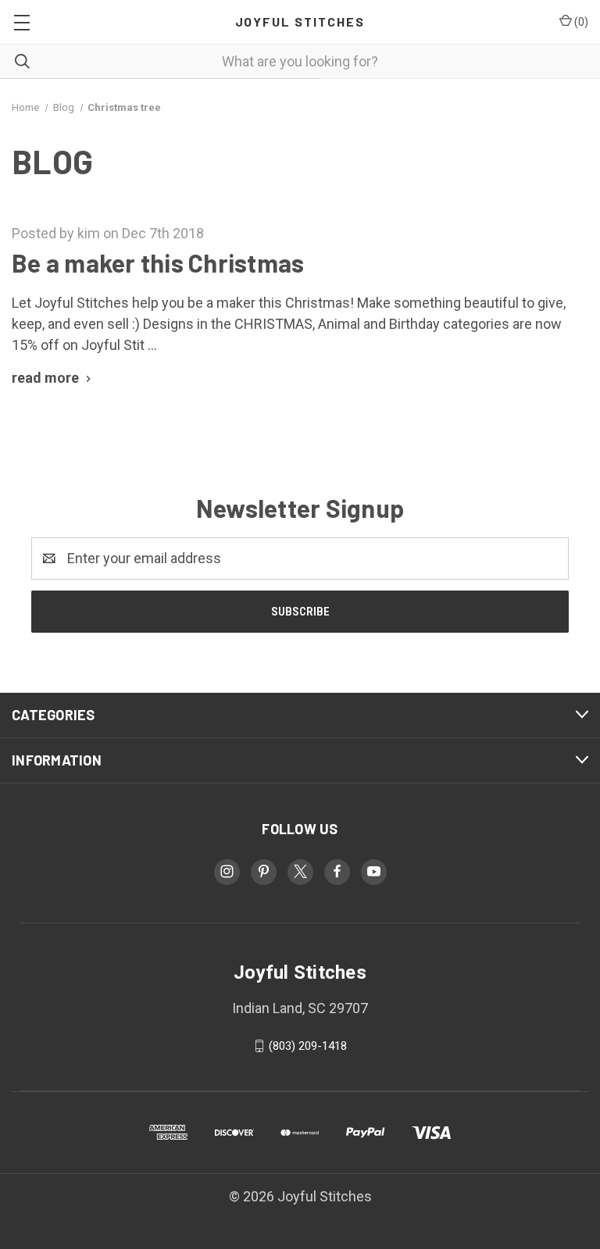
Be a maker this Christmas (158, 262)
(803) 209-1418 (308, 1046)
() (580, 22)
